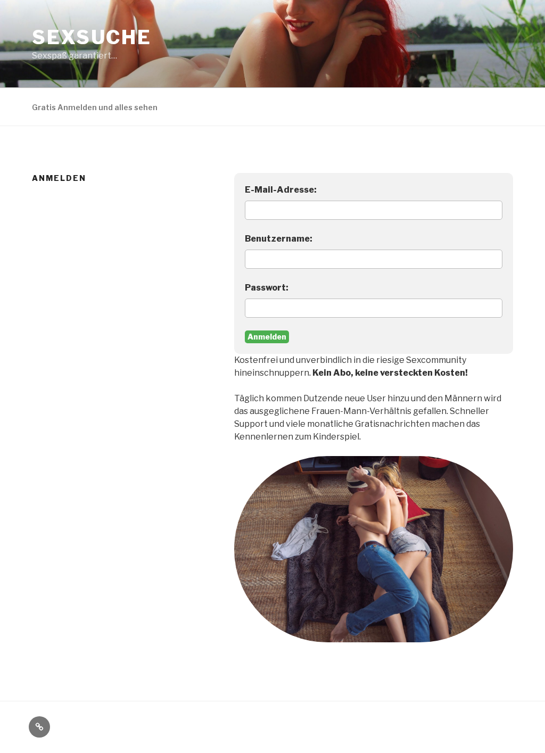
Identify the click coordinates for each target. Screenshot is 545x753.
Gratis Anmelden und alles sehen (95, 107)
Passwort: (266, 288)
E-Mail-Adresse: (281, 190)
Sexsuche (92, 37)
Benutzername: (278, 239)
